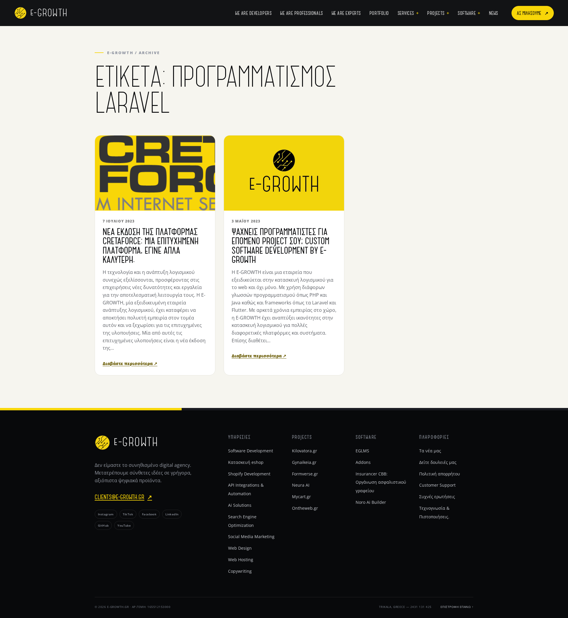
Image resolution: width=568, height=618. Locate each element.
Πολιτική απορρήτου (439, 474)
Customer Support (437, 485)
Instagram (106, 514)
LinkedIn (171, 514)
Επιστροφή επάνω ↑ (457, 607)
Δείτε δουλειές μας (437, 462)
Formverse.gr (305, 474)
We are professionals (301, 13)
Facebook (149, 514)
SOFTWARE (467, 13)
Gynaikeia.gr (304, 462)
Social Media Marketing (251, 536)
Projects (435, 13)
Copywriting (240, 571)
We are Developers (253, 13)
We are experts (346, 13)
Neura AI (300, 485)
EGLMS (362, 451)
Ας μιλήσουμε (532, 13)
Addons (363, 462)
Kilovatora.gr (304, 451)
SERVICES (406, 13)
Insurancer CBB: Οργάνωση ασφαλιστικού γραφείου (381, 482)
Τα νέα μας (430, 451)
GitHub (103, 525)
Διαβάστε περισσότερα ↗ (130, 363)
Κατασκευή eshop (246, 462)
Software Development (250, 451)
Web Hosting (240, 559)
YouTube (124, 525)
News (493, 13)
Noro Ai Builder (371, 502)
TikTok (128, 514)
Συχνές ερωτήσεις (437, 496)
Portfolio (379, 13)
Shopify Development (249, 474)
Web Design (240, 548)
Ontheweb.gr (305, 508)
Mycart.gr (301, 496)
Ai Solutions (239, 505)
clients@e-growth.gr (123, 496)
